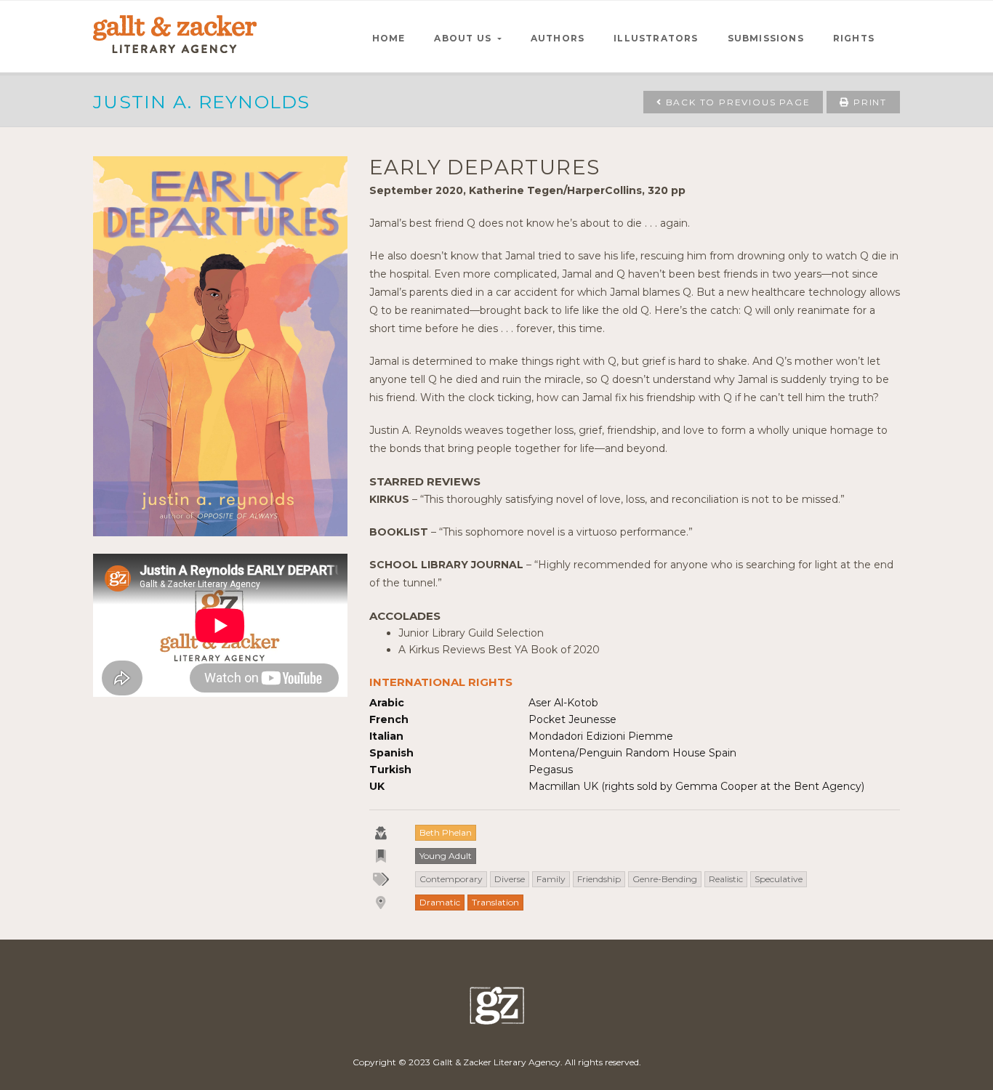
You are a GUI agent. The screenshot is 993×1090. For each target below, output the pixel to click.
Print (868, 102)
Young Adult (445, 855)
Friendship (599, 878)
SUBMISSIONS (766, 38)
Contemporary (451, 878)
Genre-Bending (664, 878)
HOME (389, 38)
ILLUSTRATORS (656, 38)
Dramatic (439, 902)
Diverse (509, 878)
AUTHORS (557, 38)
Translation (495, 902)
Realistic (726, 878)
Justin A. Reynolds (201, 102)
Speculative (779, 878)
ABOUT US (464, 38)
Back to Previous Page (736, 102)
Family (551, 878)
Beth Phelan (445, 832)
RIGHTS (854, 38)
